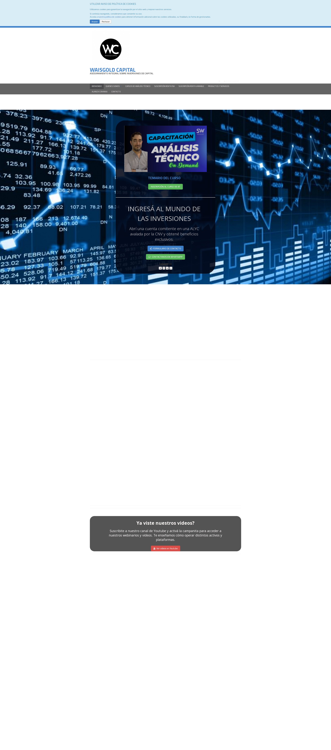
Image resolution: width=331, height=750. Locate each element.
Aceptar (95, 21)
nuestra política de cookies (109, 16)
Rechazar (106, 21)
